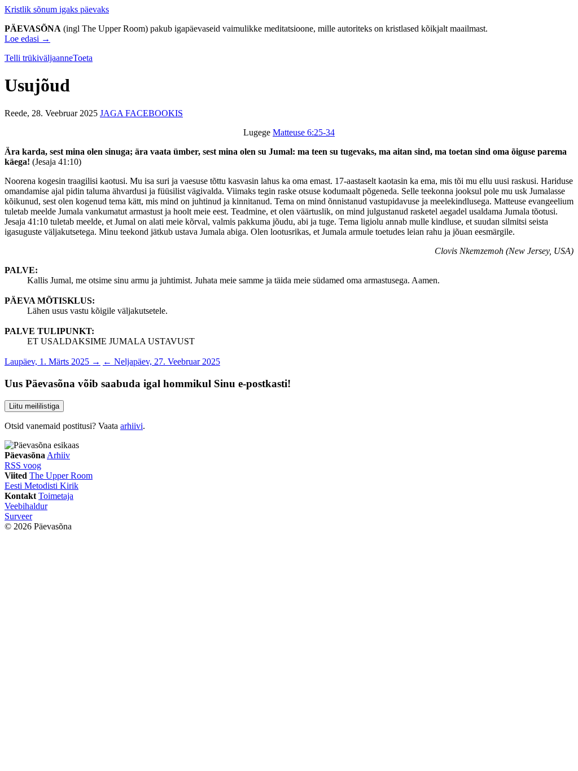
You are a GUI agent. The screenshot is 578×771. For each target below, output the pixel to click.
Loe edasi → (27, 38)
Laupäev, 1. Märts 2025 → (52, 361)
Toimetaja (55, 496)
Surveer (18, 516)
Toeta (83, 58)
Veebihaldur (26, 506)
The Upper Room (61, 475)
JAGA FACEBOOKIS (141, 113)
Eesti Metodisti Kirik (41, 485)
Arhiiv (58, 455)
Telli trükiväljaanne (39, 58)
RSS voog (23, 465)
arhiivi (131, 426)
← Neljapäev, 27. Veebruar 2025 (161, 361)
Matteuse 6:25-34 (304, 132)
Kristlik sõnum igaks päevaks (57, 9)
